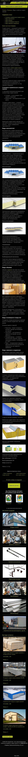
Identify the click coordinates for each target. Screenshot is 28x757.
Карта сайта (16, 755)
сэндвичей (9, 269)
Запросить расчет (14, 485)
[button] (7, 508)
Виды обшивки (8, 20)
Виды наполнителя (9, 18)
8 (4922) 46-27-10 (5, 0)
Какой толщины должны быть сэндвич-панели (21, 474)
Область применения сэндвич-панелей (7, 474)
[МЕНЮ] (25, 3)
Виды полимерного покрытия (12, 21)
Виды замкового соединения (12, 23)
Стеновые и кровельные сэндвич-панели (15, 17)
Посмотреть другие (7, 736)
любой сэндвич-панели (16, 67)
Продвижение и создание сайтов (23, 755)
